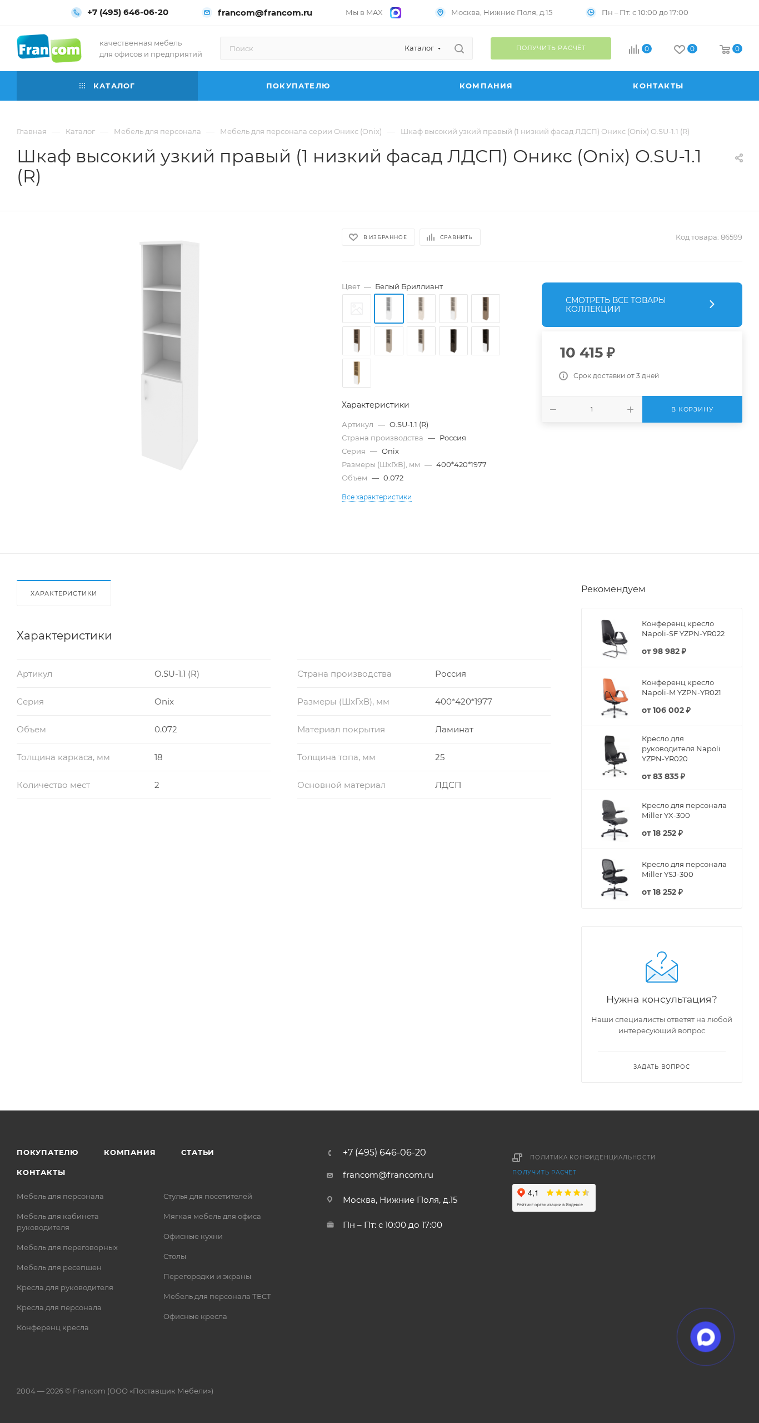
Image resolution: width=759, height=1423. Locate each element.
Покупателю (47, 1152)
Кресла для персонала (59, 1307)
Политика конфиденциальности (593, 1157)
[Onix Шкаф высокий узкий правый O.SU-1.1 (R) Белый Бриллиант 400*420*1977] (169, 355)
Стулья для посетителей (207, 1196)
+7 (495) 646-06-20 (127, 12)
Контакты (41, 1172)
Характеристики (64, 593)
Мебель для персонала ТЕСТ (217, 1296)
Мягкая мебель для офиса (212, 1216)
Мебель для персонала (60, 1196)
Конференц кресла (53, 1327)
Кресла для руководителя (65, 1287)
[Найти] (459, 48)
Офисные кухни (193, 1236)
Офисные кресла (195, 1316)
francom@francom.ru (265, 12)
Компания (130, 1152)
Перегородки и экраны (207, 1276)
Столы (174, 1256)
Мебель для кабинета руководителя (58, 1222)
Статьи (197, 1152)
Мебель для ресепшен (59, 1267)
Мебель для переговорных (67, 1247)
